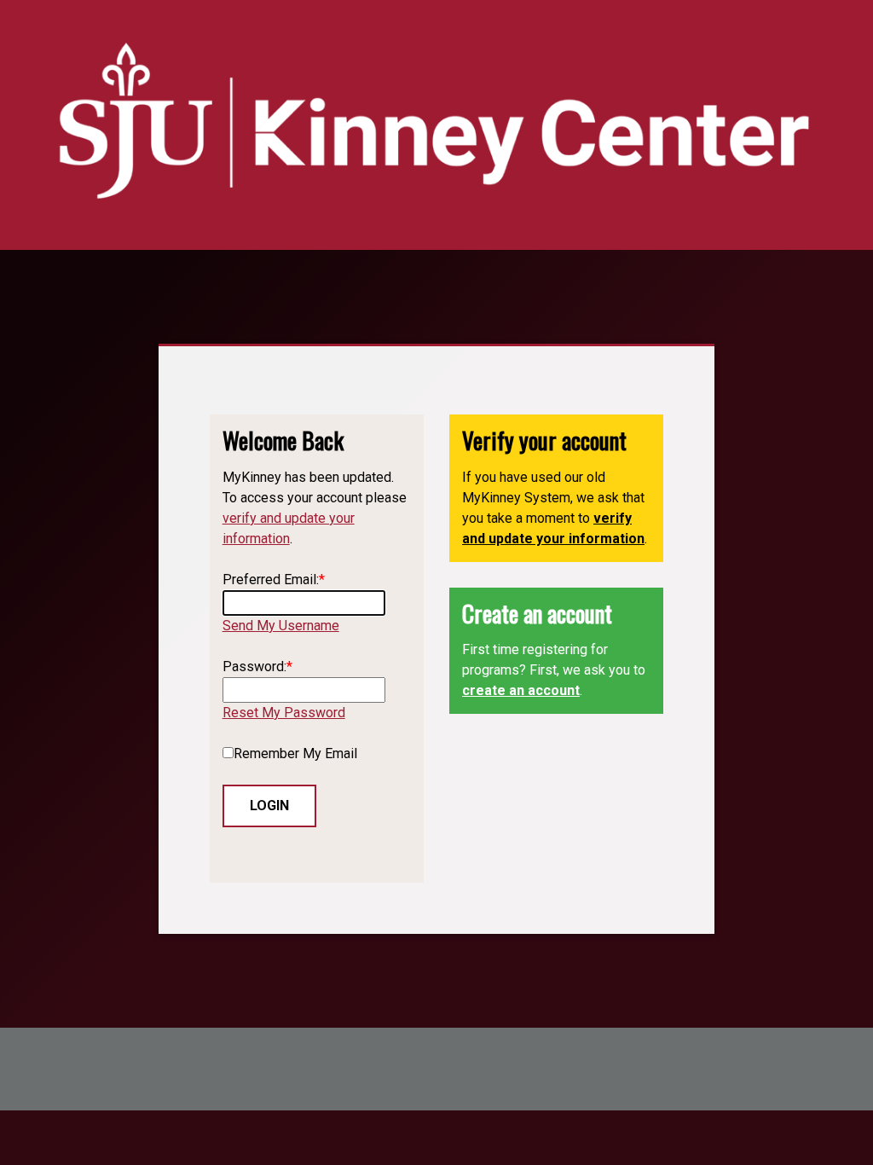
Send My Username (281, 625)
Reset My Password (284, 712)
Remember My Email (295, 753)
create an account (521, 690)
